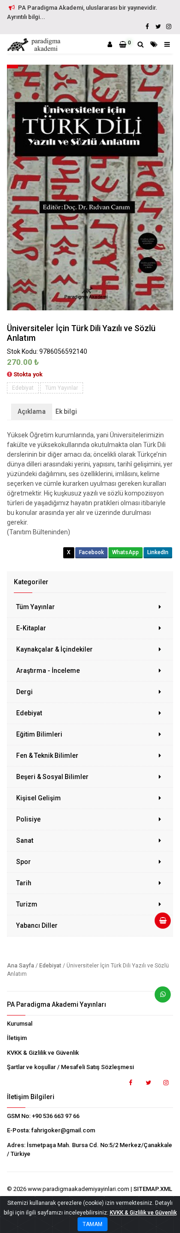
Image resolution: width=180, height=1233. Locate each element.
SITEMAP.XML (152, 1188)
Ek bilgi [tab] (66, 411)
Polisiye (28, 819)
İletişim (17, 1037)
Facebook (91, 552)
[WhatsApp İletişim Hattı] (159, 997)
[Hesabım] (110, 44)
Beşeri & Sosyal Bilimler (52, 776)
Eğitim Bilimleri (39, 734)
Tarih (23, 883)
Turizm (26, 904)
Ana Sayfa (20, 965)
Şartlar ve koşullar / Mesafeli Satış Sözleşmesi (70, 1067)
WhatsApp (125, 552)
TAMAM (92, 1224)
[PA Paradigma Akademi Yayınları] (35, 45)
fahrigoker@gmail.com (63, 1130)
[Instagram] (168, 26)
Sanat (24, 840)
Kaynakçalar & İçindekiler (54, 649)
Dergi (24, 691)
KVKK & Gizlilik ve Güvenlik (43, 1052)
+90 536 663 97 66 (55, 1115)
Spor (23, 861)
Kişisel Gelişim (38, 798)
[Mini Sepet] (159, 924)
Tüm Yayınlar (35, 606)
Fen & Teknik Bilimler (47, 755)
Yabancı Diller (37, 925)
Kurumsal (19, 1023)
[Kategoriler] (154, 44)
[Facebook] (147, 26)
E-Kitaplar (31, 628)
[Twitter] (157, 26)
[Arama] (140, 44)
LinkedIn (157, 552)
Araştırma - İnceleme (48, 670)
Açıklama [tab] (32, 411)
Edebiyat (29, 713)
